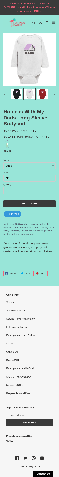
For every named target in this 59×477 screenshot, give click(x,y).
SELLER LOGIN (14, 385)
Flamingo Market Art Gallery (20, 335)
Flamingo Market (33, 466)
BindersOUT (12, 360)
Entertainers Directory (17, 327)
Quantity (7, 185)
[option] (16, 94)
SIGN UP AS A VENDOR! (19, 376)
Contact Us (12, 351)
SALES (10, 343)
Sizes (6, 172)
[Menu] (53, 22)
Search (10, 302)
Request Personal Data (18, 393)
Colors (6, 160)
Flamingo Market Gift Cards (20, 368)
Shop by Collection (15, 310)
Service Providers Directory (20, 318)
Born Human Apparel (32, 136)
